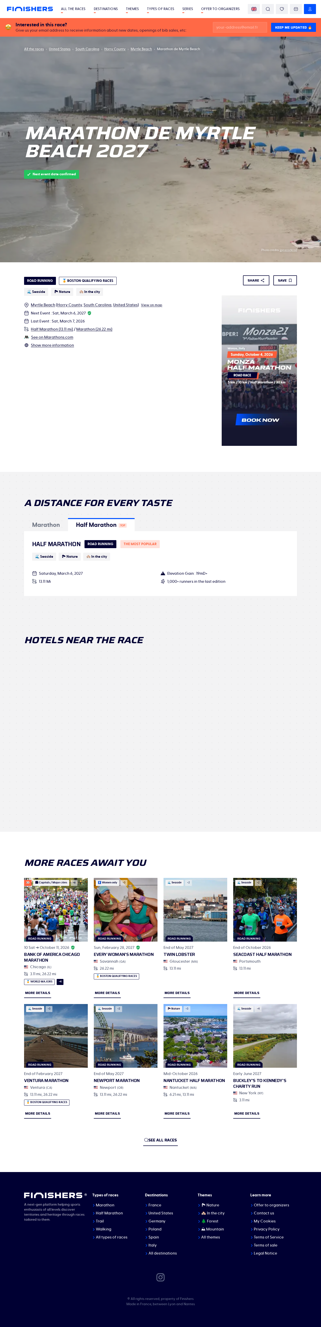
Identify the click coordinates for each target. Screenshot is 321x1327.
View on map (151, 305)
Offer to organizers (220, 9)
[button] (46, 524)
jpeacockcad (288, 250)
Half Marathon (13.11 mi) (52, 329)
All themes (210, 1237)
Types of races (160, 9)
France (154, 1205)
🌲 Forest (209, 1221)
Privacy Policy (267, 1229)
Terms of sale (265, 1245)
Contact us (264, 1213)
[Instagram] (160, 1277)
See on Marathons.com (52, 337)
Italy (152, 1245)
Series (187, 9)
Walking (103, 1229)
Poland (155, 1229)
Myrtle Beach (141, 49)
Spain (153, 1237)
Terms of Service (269, 1237)
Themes (132, 9)
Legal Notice (265, 1253)
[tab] (46, 524)
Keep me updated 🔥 (293, 27)
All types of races (111, 1237)
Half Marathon (109, 1213)
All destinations (162, 1253)
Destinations (106, 9)
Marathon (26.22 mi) (94, 329)
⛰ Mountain (212, 1229)
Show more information (52, 345)
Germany (157, 1221)
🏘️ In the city (213, 1213)
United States (59, 49)
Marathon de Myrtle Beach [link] (178, 49)
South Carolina (87, 49)
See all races (162, 1140)
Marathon (105, 1205)
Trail (100, 1221)
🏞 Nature (210, 1205)
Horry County (115, 49)
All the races (73, 9)
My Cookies (265, 1221)
